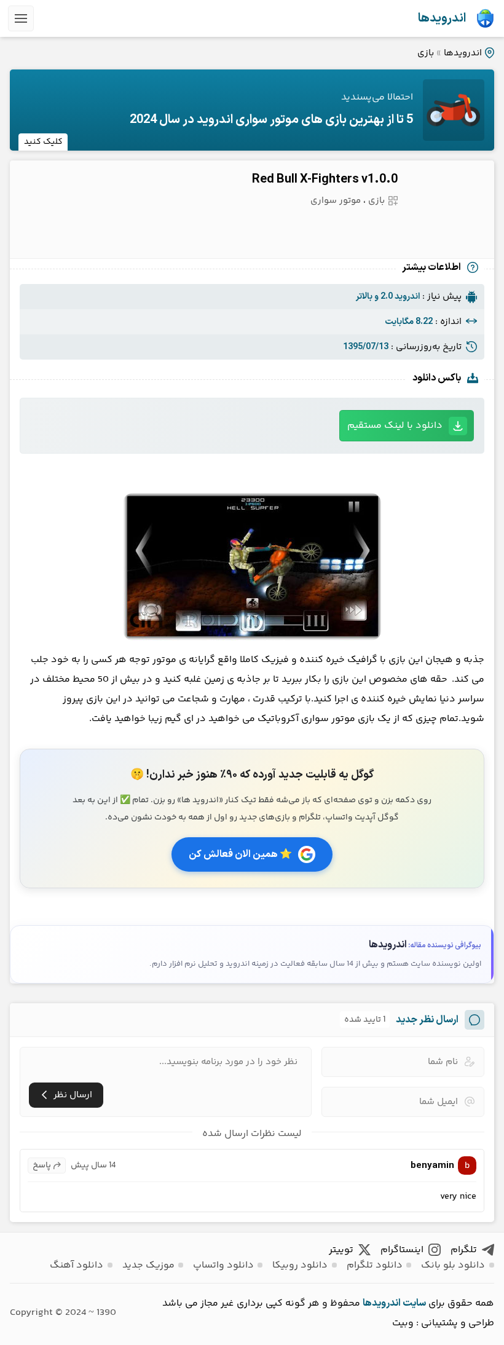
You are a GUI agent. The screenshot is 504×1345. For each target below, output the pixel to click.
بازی (425, 53)
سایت (414, 1303)
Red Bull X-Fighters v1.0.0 (325, 179)
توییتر (341, 1250)
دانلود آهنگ (76, 1265)
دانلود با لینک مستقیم (395, 425)
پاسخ (42, 1165)
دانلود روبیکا (300, 1265)
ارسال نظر (72, 1095)
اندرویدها (442, 18)
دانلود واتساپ (223, 1265)
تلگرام (464, 1250)
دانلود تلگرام (375, 1265)
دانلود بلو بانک (453, 1265)
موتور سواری (335, 201)
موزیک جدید (148, 1265)
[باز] (21, 18)
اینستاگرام (401, 1250)
